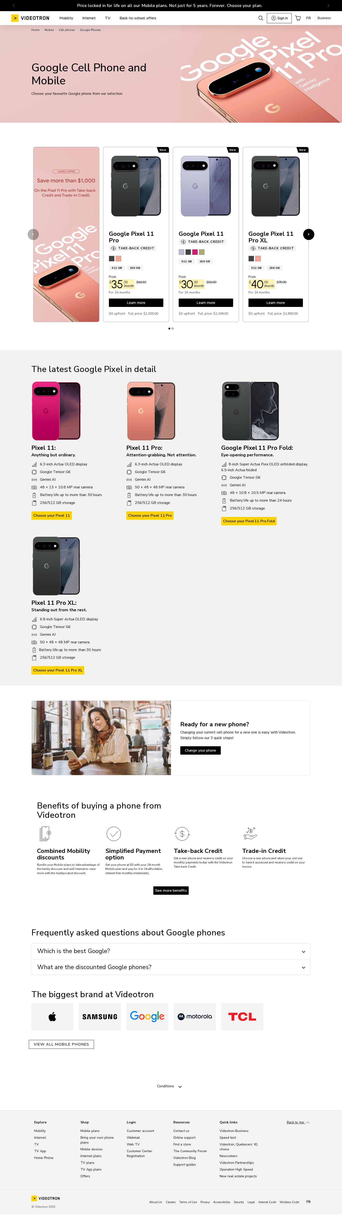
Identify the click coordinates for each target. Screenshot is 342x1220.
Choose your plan (244, 5)
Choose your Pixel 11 (51, 515)
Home (35, 30)
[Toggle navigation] (180, 1086)
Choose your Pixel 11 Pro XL (57, 670)
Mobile (49, 30)
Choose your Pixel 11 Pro (150, 515)
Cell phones (67, 30)
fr (308, 1202)
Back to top (296, 1122)
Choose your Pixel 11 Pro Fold (249, 521)
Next (309, 234)
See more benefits (171, 890)
